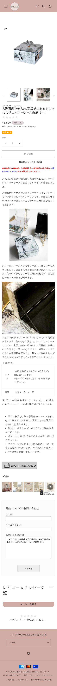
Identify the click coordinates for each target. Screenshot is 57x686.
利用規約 (11, 680)
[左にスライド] (3, 95)
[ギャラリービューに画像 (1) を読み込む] (13, 94)
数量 (4, 137)
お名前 (9, 514)
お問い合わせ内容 (15, 535)
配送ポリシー (23, 680)
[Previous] (7, 487)
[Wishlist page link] (37, 6)
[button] (6, 6)
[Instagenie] (47, 494)
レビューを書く (28, 604)
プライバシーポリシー (45, 675)
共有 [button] (7, 476)
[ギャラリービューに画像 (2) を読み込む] (28, 94)
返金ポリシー (29, 675)
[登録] (48, 642)
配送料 (9, 126)
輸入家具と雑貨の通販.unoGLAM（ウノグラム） (32, 672)
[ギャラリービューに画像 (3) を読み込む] (43, 94)
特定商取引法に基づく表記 (41, 680)
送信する (28, 568)
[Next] (50, 487)
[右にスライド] (54, 95)
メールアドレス (14, 524)
